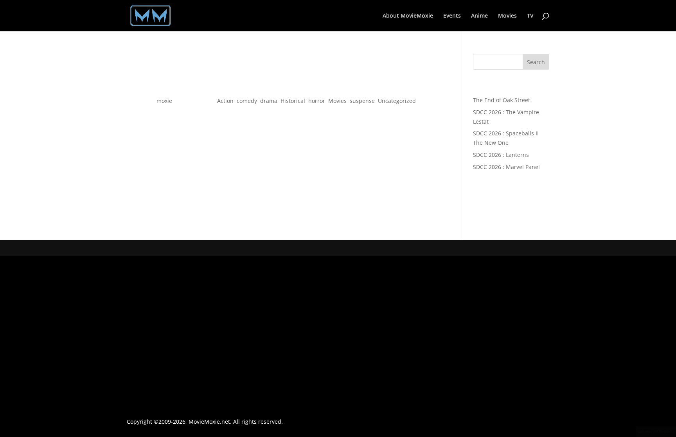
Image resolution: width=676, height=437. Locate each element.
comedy (247, 100)
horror (316, 100)
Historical (292, 100)
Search (536, 62)
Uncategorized (397, 100)
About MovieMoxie (408, 16)
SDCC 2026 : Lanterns (501, 154)
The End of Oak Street (501, 100)
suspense (362, 100)
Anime (479, 16)
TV (530, 16)
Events (452, 16)
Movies (507, 16)
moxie (164, 100)
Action (225, 100)
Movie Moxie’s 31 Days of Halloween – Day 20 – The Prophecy (282, 86)
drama (268, 100)
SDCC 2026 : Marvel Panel (506, 167)
